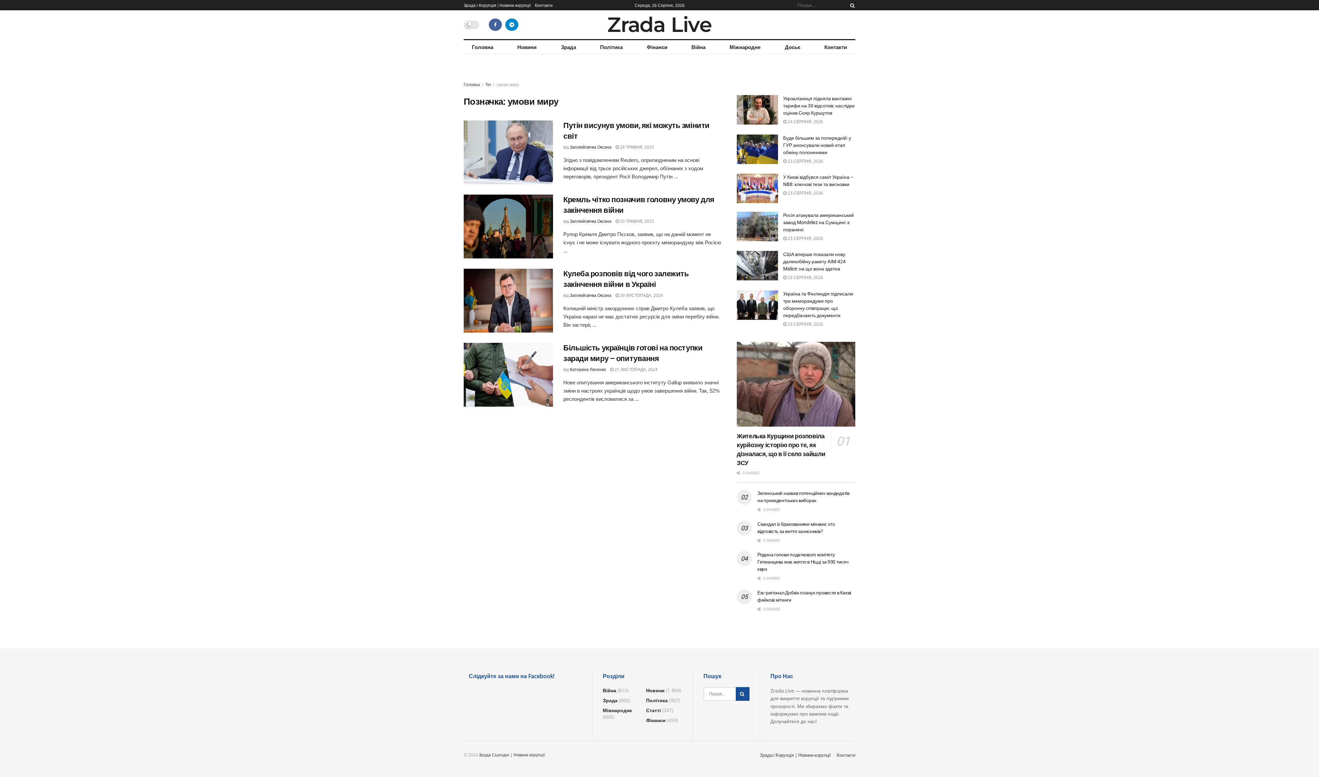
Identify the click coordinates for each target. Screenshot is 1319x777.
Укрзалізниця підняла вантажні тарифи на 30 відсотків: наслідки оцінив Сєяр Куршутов (819, 106)
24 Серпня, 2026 (805, 122)
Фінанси (657, 47)
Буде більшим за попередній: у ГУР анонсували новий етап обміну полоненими (817, 145)
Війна (698, 47)
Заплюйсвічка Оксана (590, 147)
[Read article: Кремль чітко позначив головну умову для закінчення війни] (508, 226)
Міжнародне (745, 47)
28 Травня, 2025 (636, 147)
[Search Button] (851, 5)
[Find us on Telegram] (511, 25)
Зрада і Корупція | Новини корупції (497, 5)
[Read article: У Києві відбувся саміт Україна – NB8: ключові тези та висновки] (757, 188)
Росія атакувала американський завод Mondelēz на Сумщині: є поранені (818, 222)
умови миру (508, 85)
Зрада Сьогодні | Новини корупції (512, 755)
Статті (653, 710)
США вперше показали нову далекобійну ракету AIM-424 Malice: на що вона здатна (814, 261)
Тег (488, 85)
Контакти (544, 5)
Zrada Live (659, 24)
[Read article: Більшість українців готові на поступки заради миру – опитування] (508, 375)
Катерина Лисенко (588, 369)
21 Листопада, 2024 (635, 369)
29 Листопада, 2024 (641, 295)
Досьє (792, 47)
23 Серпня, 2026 (805, 161)
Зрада (568, 47)
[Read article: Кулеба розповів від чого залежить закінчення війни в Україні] (508, 301)
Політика (611, 47)
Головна (482, 47)
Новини (527, 47)
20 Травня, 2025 (636, 221)
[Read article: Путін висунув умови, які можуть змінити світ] (508, 152)
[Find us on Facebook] (495, 25)
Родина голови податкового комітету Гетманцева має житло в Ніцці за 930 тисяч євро (802, 562)
